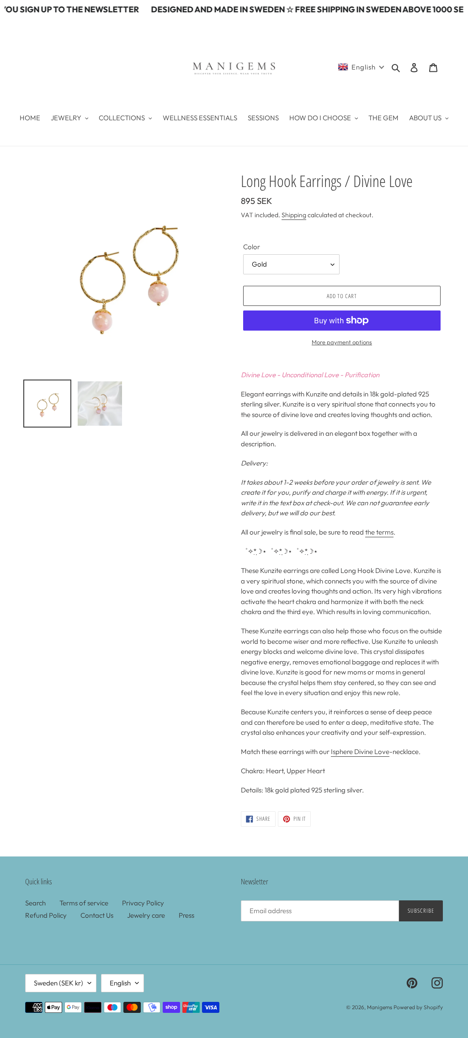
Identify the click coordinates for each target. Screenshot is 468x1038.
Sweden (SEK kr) (58, 983)
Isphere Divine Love (360, 751)
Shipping (294, 215)
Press (186, 915)
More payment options (342, 342)
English (120, 983)
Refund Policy (46, 915)
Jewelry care (146, 915)
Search (35, 903)
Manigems (379, 1007)
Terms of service (83, 903)
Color (251, 246)
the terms (379, 532)
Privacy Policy (143, 903)
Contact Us (96, 915)
